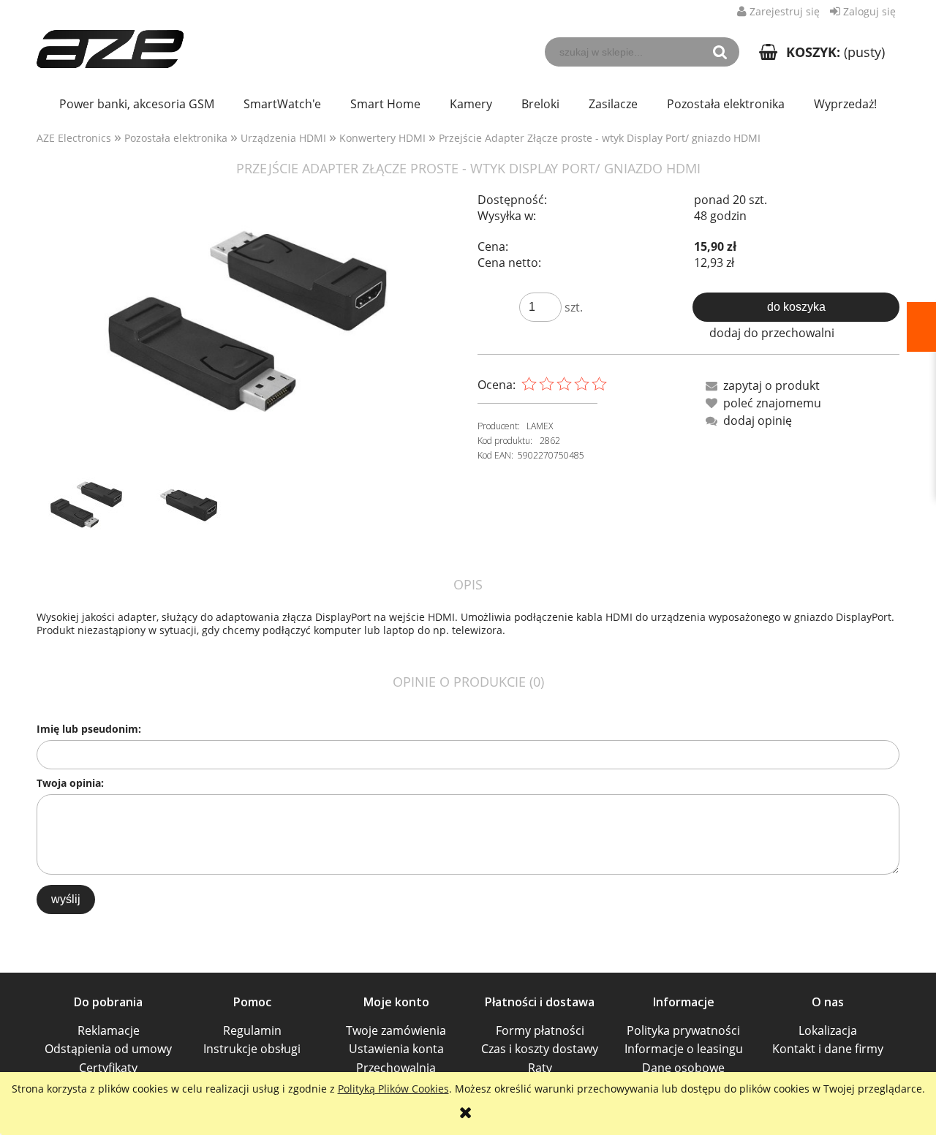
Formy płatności (540, 1030)
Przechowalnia (396, 1067)
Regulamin (252, 1030)
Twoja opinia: (70, 783)
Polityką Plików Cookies (393, 1089)
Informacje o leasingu (683, 1048)
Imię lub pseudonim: (89, 729)
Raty (540, 1067)
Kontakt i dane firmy (827, 1048)
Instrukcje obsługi (252, 1048)
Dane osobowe (683, 1067)
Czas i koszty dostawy (539, 1048)
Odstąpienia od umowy (108, 1048)
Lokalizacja (828, 1030)
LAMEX (539, 426)
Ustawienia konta (396, 1048)
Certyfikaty (108, 1067)
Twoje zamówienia (396, 1030)
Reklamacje (109, 1030)
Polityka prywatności (683, 1030)
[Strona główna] (110, 41)
